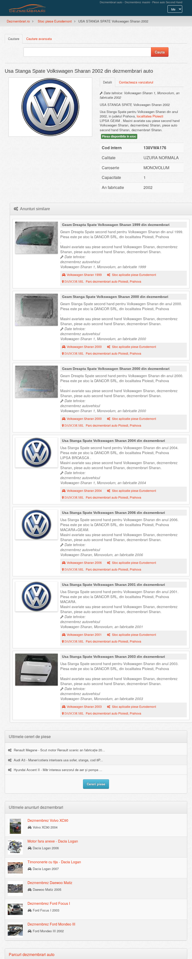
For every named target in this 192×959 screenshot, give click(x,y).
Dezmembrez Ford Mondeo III (51, 924)
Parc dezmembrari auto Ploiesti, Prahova (102, 281)
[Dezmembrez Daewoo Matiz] (15, 888)
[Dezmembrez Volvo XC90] (15, 826)
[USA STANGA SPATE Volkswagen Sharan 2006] (36, 525)
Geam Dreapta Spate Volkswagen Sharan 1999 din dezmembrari (116, 225)
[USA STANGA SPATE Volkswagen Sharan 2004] (36, 453)
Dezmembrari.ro (18, 21)
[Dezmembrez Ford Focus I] (15, 909)
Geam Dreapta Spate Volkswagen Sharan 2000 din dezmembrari (116, 369)
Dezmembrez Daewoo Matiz (50, 882)
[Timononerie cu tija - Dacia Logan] (15, 868)
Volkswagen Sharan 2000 (84, 347)
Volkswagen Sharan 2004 (84, 491)
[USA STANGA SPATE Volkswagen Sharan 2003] (36, 670)
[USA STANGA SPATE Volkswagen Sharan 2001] (36, 597)
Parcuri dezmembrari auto (31, 954)
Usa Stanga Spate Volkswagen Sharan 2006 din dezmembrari (113, 513)
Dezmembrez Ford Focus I (49, 903)
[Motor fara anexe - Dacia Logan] (15, 847)
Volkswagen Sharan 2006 (84, 563)
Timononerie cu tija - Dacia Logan (54, 861)
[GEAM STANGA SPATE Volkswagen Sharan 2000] (36, 310)
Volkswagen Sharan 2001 (84, 635)
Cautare (13, 38)
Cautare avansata (39, 38)
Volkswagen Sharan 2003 (84, 707)
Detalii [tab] (107, 82)
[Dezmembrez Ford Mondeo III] (15, 930)
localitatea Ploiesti (150, 116)
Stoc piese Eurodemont (55, 21)
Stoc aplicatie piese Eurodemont (134, 275)
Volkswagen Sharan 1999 (84, 275)
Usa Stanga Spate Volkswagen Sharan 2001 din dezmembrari (113, 585)
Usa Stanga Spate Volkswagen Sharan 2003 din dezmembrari (113, 657)
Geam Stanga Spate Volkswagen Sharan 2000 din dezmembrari (115, 297)
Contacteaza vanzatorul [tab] (136, 82)
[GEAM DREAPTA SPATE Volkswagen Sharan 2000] (36, 382)
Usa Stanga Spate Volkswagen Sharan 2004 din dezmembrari (113, 441)
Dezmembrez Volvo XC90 (48, 820)
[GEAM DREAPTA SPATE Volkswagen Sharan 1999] (36, 238)
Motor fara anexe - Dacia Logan (53, 841)
